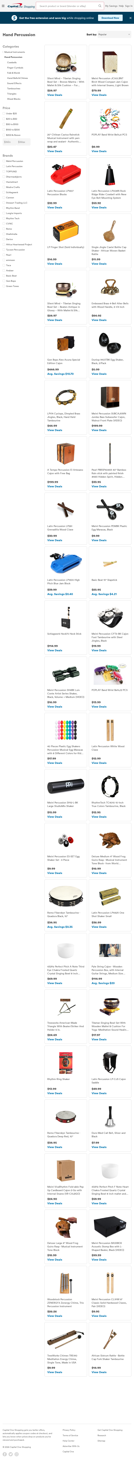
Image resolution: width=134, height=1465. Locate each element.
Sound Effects (14, 83)
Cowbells (12, 62)
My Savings (111, 5)
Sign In (129, 5)
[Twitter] (11, 1454)
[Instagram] (16, 1454)
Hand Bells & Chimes (17, 78)
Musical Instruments (14, 51)
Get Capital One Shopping (110, 1429)
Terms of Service (70, 1435)
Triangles (11, 93)
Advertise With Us (71, 1446)
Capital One (68, 1451)
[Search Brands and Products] (100, 6)
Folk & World (13, 72)
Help (121, 5)
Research (102, 1435)
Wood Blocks (13, 98)
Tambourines (13, 88)
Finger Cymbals (15, 67)
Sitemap (101, 1440)
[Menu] (3, 6)
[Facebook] (5, 1454)
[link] (21, 6)
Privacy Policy (69, 1429)
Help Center (68, 1440)
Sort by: (92, 34)
